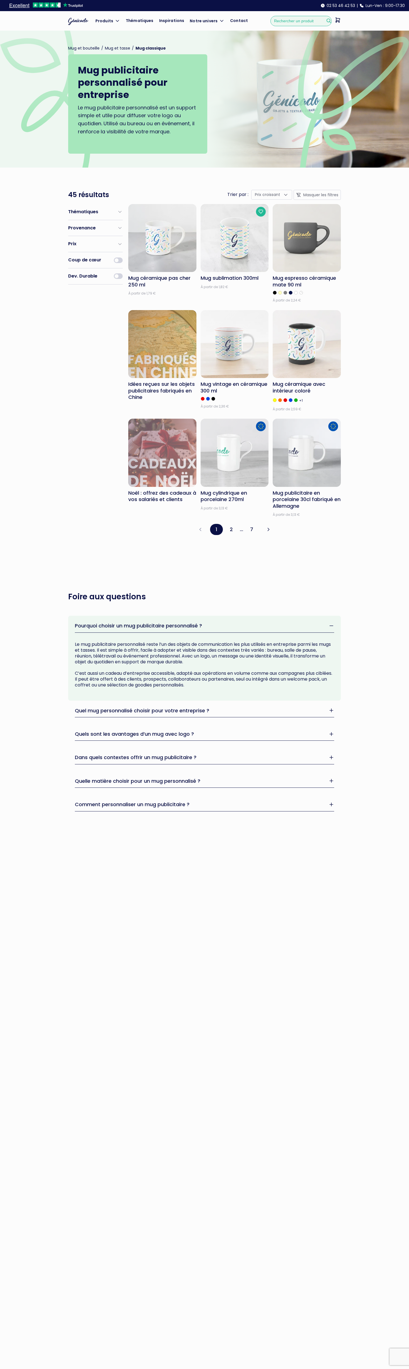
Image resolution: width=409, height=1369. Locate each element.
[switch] (118, 260)
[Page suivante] (268, 529)
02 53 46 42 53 (341, 5)
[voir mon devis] (338, 21)
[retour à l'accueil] (78, 21)
